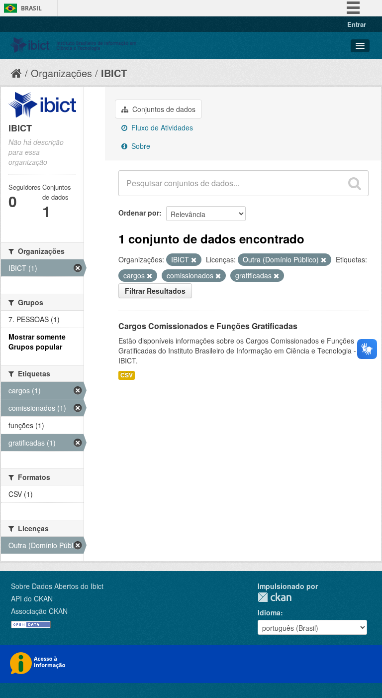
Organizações (61, 73)
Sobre (139, 146)
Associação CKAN (39, 611)
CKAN (274, 597)
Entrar (356, 24)
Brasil (31, 8)
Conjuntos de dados (162, 109)
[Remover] (193, 260)
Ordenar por (138, 213)
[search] (354, 183)
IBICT (114, 73)
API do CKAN (32, 598)
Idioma (269, 612)
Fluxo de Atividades (161, 127)
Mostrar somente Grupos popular (37, 341)
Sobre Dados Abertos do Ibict (57, 586)
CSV (126, 375)
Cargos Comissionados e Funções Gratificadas (207, 326)
